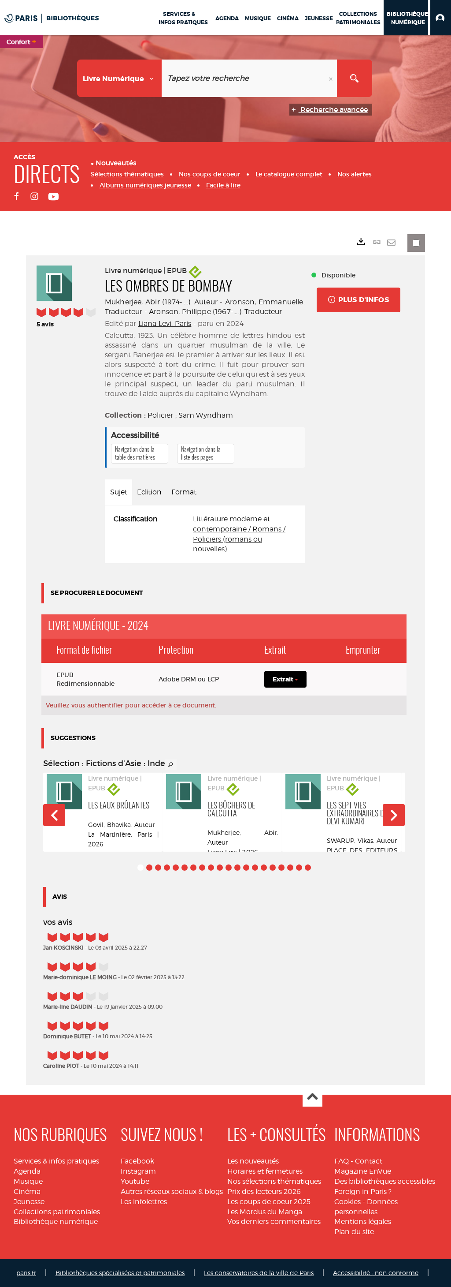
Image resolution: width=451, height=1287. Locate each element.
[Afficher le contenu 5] (176, 867)
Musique (28, 1181)
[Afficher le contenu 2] (149, 867)
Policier (160, 415)
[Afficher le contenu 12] (237, 867)
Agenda (27, 1171)
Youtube (135, 1181)
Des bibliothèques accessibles (384, 1181)
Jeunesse (29, 1201)
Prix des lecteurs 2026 (264, 1191)
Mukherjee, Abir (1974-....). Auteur (161, 302)
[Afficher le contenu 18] (290, 867)
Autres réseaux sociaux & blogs (172, 1191)
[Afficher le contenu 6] (184, 867)
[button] (440, 17)
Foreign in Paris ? (363, 1191)
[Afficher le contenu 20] (308, 867)
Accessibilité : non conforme (375, 1272)
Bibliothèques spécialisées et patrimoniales (120, 1272)
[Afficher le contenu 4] (167, 867)
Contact (368, 1161)
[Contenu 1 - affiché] (140, 867)
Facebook (137, 1161)
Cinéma (27, 1191)
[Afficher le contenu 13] (246, 867)
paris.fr (26, 1272)
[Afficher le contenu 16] (273, 867)
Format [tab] (183, 492)
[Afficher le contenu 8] (202, 867)
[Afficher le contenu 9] (211, 867)
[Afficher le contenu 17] (281, 867)
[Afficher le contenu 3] (158, 867)
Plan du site (354, 1231)
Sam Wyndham (205, 415)
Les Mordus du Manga (264, 1212)
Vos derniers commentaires (274, 1221)
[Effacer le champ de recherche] (331, 78)
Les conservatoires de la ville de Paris (259, 1272)
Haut (312, 1097)
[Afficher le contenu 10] (220, 867)
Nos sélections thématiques (274, 1181)
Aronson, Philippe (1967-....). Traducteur (215, 311)
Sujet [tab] (118, 492)
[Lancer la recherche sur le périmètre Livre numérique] (354, 78)
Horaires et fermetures (265, 1171)
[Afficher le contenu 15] (264, 867)
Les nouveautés (253, 1161)
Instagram (138, 1171)
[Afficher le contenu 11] (229, 867)
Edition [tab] (149, 492)
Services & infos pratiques (56, 1161)
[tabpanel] (205, 534)
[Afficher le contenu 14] (255, 867)
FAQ (341, 1161)
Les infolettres (144, 1201)
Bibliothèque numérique (56, 1221)
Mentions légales (362, 1221)
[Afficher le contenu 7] (193, 867)
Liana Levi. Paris (165, 323)
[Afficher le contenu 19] (299, 867)
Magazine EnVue (362, 1171)
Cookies (347, 1201)
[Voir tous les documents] (171, 764)
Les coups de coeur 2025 (269, 1201)
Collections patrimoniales (57, 1212)
